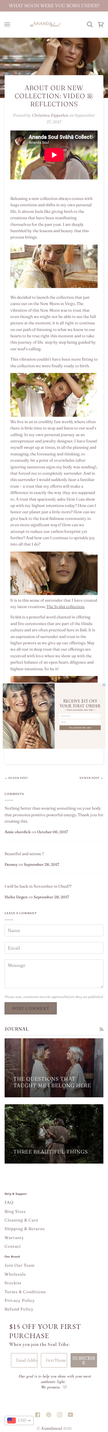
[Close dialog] (104, 685)
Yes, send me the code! (80, 727)
